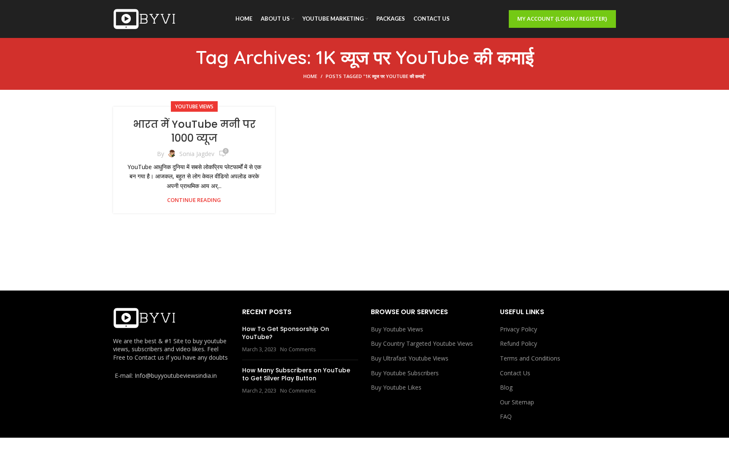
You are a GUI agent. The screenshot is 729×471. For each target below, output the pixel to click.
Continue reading (194, 200)
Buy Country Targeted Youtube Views (422, 343)
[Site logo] (144, 18)
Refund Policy (518, 343)
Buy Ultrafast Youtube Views (409, 358)
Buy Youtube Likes (396, 387)
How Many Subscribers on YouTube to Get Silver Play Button (296, 374)
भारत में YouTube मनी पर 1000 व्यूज (194, 131)
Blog (506, 387)
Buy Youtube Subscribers (405, 373)
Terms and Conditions (530, 358)
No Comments (298, 349)
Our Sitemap (517, 402)
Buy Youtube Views (397, 329)
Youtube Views (194, 106)
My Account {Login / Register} (562, 18)
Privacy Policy (518, 329)
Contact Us (515, 373)
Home (310, 76)
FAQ (506, 416)
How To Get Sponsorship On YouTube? (285, 333)
